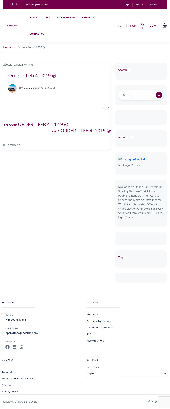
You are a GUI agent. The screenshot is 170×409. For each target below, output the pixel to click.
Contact (7, 385)
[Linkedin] (14, 347)
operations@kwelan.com (36, 4)
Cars (47, 17)
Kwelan (25, 88)
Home (33, 17)
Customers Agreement (100, 327)
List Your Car (66, 17)
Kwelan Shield (95, 340)
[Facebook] (7, 347)
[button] (164, 25)
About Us (88, 17)
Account (7, 372)
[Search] (159, 95)
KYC (89, 334)
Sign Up (139, 4)
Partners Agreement (99, 321)
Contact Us (37, 33)
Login (127, 4)
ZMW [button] (152, 4)
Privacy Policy (10, 391)
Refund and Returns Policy (17, 378)
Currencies (93, 367)
